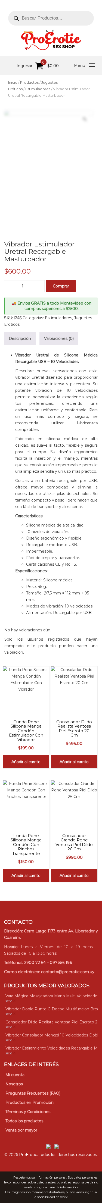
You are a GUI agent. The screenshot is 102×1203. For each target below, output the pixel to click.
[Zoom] (84, 119)
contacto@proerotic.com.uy (67, 971)
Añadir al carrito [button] (26, 761)
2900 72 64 (35, 962)
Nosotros (14, 1084)
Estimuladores (37, 89)
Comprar (61, 286)
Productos (29, 82)
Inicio (12, 82)
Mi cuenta (14, 1074)
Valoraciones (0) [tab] (59, 338)
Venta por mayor (21, 1130)
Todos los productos (24, 1121)
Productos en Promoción (29, 1102)
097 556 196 (61, 962)
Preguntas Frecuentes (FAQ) (32, 1093)
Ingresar (24, 65)
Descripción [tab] (20, 338)
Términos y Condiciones (27, 1111)
